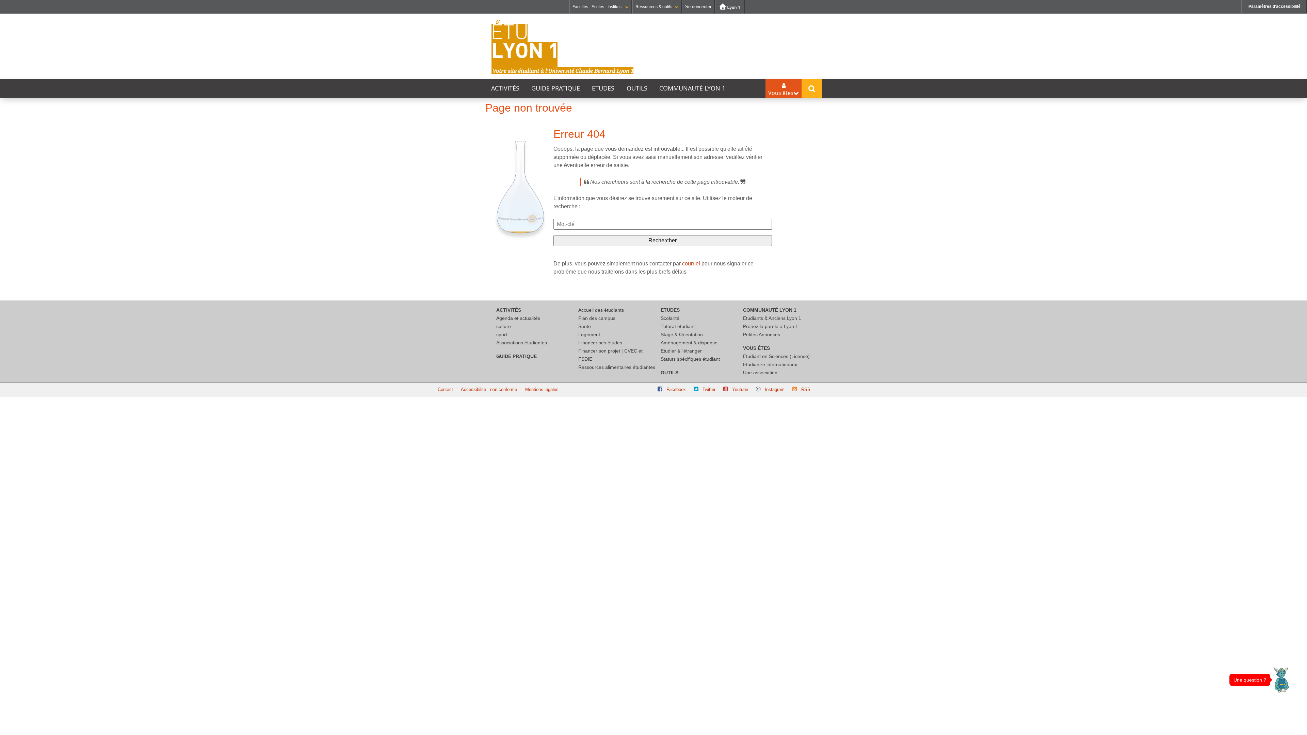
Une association (760, 372)
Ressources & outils (653, 6)
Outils (637, 88)
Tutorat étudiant (678, 326)
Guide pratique (555, 88)
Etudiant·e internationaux (770, 364)
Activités (505, 88)
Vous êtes (756, 348)
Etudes (603, 88)
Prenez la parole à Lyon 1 (770, 326)
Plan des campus (596, 318)
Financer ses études (600, 342)
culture (503, 326)
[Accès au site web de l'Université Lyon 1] (729, 7)
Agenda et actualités (518, 318)
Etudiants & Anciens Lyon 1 (772, 318)
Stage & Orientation (682, 334)
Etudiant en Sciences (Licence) (776, 356)
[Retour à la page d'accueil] (562, 47)
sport (501, 334)
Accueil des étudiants (601, 310)
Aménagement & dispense (689, 342)
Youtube (740, 389)
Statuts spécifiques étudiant (690, 359)
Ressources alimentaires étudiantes (616, 367)
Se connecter (698, 6)
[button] (1281, 679)
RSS (805, 389)
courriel (691, 263)
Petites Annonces (761, 334)
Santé (584, 326)
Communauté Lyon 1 (692, 88)
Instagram (775, 389)
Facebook (676, 389)
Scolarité (670, 318)
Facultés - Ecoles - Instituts (597, 6)
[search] (662, 224)
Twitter (709, 389)
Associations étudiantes (521, 342)
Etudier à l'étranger (681, 351)
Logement (589, 334)
